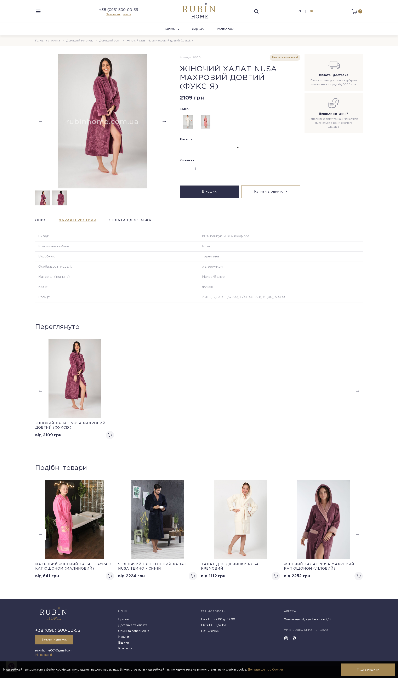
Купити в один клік (271, 191)
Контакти (125, 648)
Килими (170, 29)
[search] (256, 11)
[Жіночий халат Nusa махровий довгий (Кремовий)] (188, 122)
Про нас (124, 619)
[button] (164, 121)
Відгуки (123, 643)
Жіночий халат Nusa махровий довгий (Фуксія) (70, 425)
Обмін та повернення (133, 631)
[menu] (38, 11)
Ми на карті (43, 655)
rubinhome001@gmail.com (54, 650)
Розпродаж (225, 29)
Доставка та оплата (132, 625)
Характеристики (77, 220)
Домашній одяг (109, 41)
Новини (123, 637)
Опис (40, 220)
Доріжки (198, 29)
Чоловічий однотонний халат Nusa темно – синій (152, 566)
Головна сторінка (47, 41)
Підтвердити (368, 669)
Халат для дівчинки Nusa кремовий (230, 566)
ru (300, 11)
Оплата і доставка (130, 220)
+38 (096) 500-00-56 (118, 10)
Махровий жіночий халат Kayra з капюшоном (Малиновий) (73, 566)
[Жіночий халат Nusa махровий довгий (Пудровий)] (205, 122)
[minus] (183, 169)
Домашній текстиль (79, 41)
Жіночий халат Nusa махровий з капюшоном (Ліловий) (321, 566)
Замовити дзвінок (118, 14)
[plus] (207, 169)
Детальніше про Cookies (266, 669)
